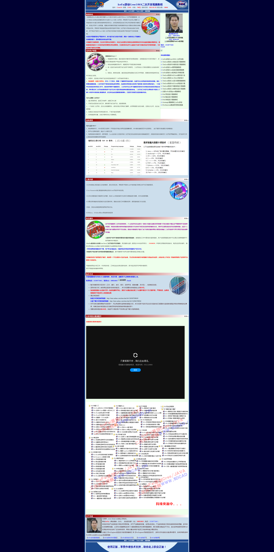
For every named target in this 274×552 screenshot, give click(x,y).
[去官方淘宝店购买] (161, 50)
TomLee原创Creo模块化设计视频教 (174, 89)
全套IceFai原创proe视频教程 (171, 91)
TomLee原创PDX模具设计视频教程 (174, 64)
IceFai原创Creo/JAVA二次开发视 (173, 59)
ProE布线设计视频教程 (170, 99)
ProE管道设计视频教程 (170, 94)
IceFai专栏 (131, 11)
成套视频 (147, 11)
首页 (125, 11)
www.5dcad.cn (112, 519)
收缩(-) (158, 14)
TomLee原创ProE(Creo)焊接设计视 (174, 83)
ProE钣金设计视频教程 (170, 97)
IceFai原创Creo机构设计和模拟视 (173, 72)
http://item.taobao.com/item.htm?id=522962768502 (125, 301)
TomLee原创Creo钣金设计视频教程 (174, 62)
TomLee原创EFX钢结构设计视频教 (174, 86)
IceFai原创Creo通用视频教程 (172, 67)
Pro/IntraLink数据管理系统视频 (173, 105)
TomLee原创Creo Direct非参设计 (173, 78)
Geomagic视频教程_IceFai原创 (172, 102)
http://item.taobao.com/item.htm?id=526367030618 (122, 298)
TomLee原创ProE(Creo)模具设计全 (174, 75)
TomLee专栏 (139, 11)
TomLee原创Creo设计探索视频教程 (174, 81)
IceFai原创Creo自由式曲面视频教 (173, 70)
